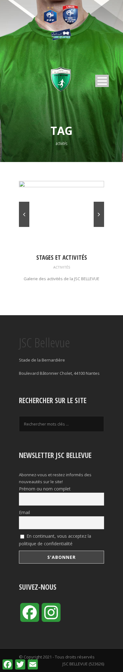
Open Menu (102, 81)
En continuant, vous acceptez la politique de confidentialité (55, 540)
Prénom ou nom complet (45, 489)
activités (61, 267)
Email (24, 512)
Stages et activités (61, 257)
